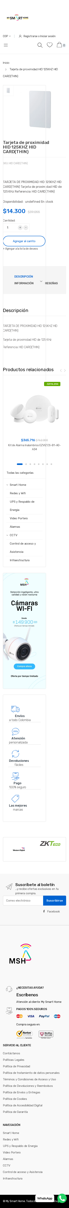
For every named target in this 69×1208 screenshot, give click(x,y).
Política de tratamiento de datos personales (31, 1073)
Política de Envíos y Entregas (21, 1092)
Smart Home (11, 1133)
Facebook (53, 911)
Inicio (6, 63)
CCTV (6, 1165)
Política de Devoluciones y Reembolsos (28, 1086)
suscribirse (54, 900)
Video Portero (19, 518)
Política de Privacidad (16, 1066)
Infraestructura (20, 560)
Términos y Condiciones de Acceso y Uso (29, 1079)
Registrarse (31, 36)
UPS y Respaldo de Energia (22, 506)
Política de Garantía (15, 1112)
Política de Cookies (15, 1099)
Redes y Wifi (17, 493)
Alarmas (15, 526)
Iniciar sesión (48, 36)
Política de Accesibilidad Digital (22, 1105)
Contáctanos (11, 1053)
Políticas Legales (13, 1060)
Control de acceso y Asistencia (23, 548)
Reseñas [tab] (51, 283)
